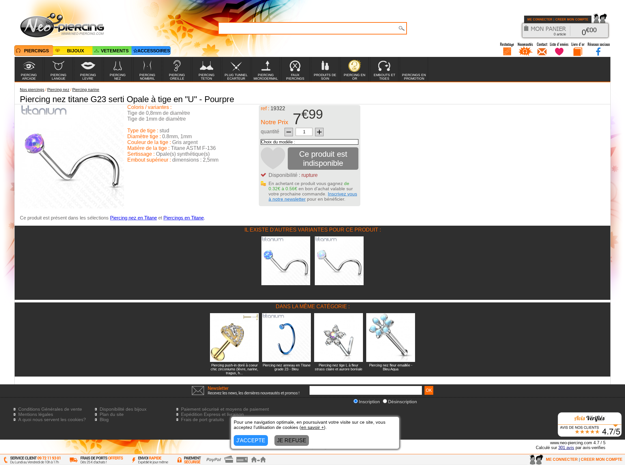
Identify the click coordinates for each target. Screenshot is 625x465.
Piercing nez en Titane (133, 217)
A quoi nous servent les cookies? (52, 419)
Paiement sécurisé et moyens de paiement (225, 409)
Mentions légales (35, 414)
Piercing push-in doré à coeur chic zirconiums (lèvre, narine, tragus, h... (234, 369)
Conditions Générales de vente (50, 409)
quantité (270, 131)
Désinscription (402, 401)
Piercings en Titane (183, 217)
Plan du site (112, 414)
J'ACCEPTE (250, 440)
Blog (104, 419)
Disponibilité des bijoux (123, 409)
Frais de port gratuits (202, 419)
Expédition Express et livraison (212, 414)
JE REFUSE (291, 440)
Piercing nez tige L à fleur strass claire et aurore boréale (338, 367)
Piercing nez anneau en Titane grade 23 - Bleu (287, 367)
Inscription (369, 401)
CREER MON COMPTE (571, 19)
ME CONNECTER (539, 19)
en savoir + (312, 427)
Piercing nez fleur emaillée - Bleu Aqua (390, 367)
